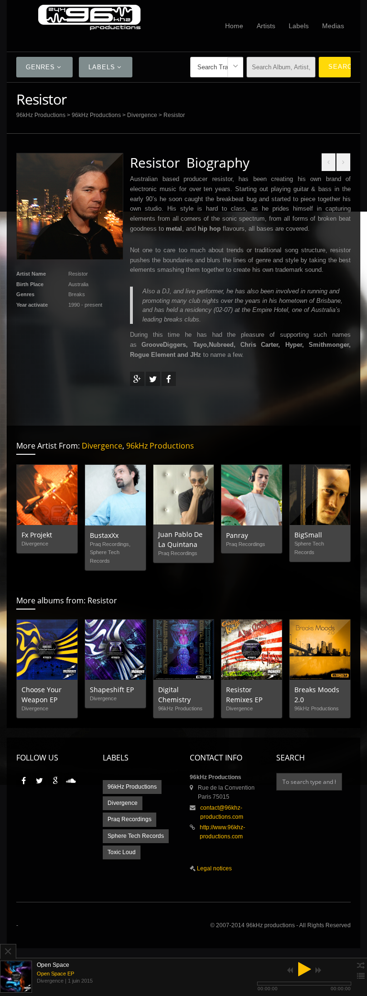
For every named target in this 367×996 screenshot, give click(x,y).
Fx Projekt (37, 534)
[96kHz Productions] (89, 17)
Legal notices (213, 868)
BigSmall (308, 534)
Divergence (142, 115)
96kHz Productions (40, 115)
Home (234, 26)
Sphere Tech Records (136, 836)
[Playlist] (361, 976)
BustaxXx (104, 535)
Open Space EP (55, 973)
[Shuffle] (361, 966)
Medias (333, 26)
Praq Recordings (129, 819)
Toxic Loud (122, 852)
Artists (266, 26)
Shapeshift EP (112, 689)
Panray (237, 535)
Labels (299, 26)
